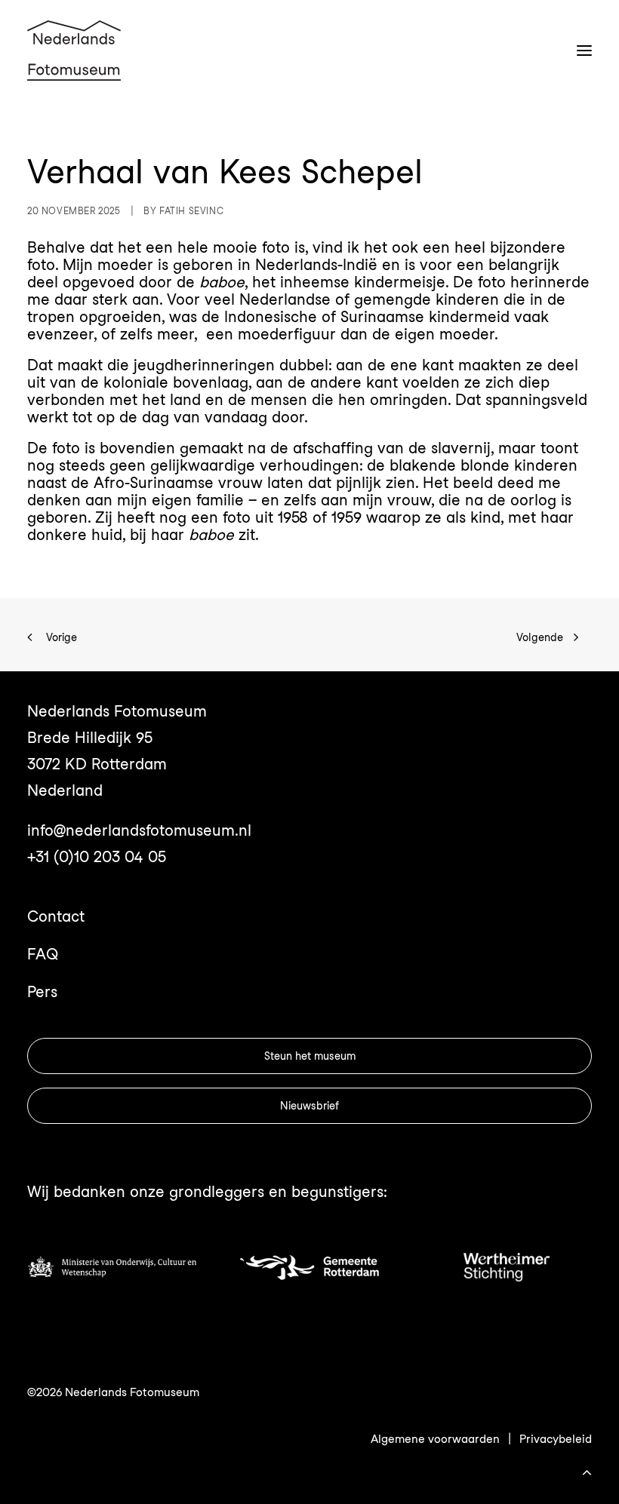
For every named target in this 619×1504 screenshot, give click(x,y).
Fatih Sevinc (191, 210)
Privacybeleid (555, 1439)
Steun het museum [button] (310, 1056)
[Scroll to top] (586, 1470)
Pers (42, 992)
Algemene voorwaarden (435, 1439)
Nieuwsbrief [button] (309, 1106)
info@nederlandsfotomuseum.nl (139, 830)
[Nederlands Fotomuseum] (74, 50)
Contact (56, 916)
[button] (584, 50)
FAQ (42, 954)
